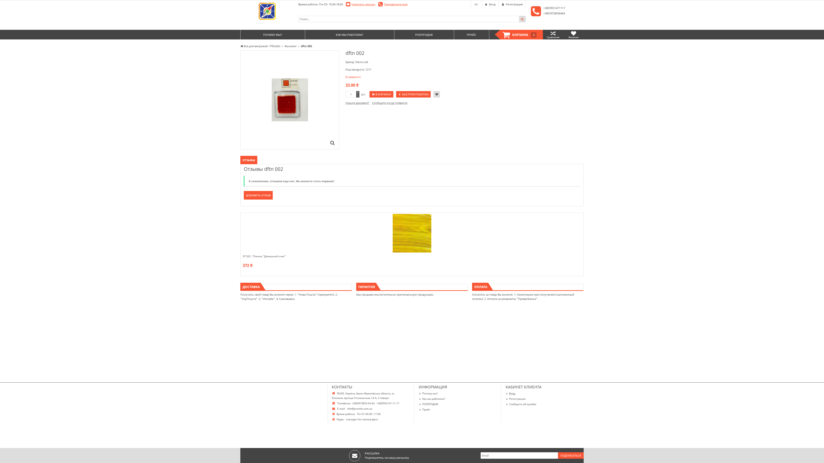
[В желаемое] (436, 94)
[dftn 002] (332, 142)
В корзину (383, 94)
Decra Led (361, 62)
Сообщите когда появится (389, 103)
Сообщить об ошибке (522, 404)
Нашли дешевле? (357, 103)
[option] (290, 100)
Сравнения (553, 37)
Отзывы (248, 160)
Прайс (426, 409)
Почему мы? (430, 393)
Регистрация (517, 399)
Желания (573, 37)
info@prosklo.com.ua (359, 408)
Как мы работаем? (433, 399)
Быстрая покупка (415, 94)
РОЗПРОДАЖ (430, 404)
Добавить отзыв (258, 195)
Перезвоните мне (395, 4)
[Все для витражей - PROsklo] (267, 11)
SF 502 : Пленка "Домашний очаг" (264, 256)
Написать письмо (363, 4)
